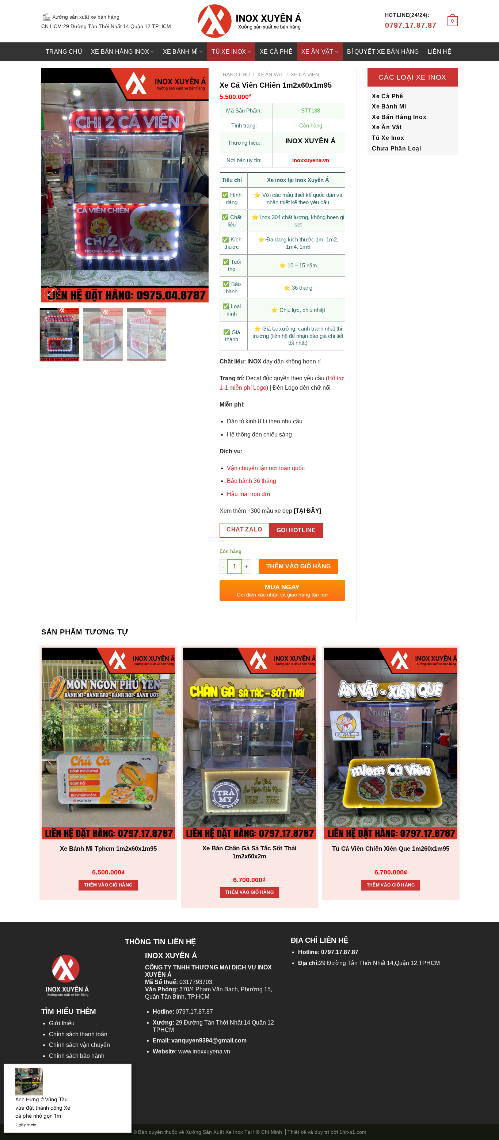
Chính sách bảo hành (76, 1056)
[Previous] (53, 185)
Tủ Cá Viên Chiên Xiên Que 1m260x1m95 (390, 848)
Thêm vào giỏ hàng (298, 566)
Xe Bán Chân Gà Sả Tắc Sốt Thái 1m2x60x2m (249, 852)
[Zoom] (51, 293)
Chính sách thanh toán (78, 1034)
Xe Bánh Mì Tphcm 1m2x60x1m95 (108, 848)
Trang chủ (64, 52)
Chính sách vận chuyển (79, 1045)
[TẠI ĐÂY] (307, 511)
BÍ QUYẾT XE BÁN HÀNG (383, 52)
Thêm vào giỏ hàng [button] (108, 885)
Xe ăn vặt (317, 52)
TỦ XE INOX (229, 52)
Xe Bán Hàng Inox (120, 52)
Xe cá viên (305, 74)
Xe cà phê (276, 52)
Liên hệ (440, 52)
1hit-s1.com (352, 1132)
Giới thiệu (62, 1023)
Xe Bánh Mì (180, 52)
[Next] (195, 185)
